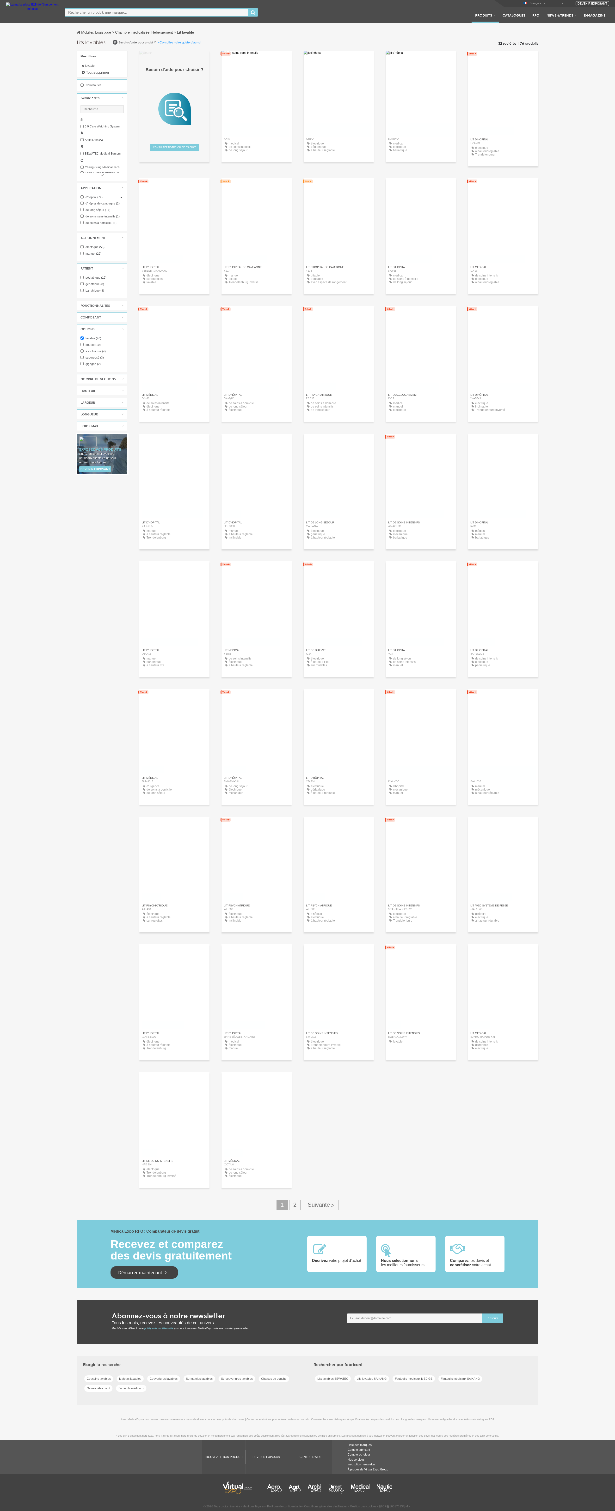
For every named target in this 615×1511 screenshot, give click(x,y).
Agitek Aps (94, 140)
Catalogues (514, 15)
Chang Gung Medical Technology (104, 167)
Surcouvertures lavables (237, 1378)
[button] (102, 98)
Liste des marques (360, 1445)
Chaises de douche (274, 1378)
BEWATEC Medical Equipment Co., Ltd (104, 154)
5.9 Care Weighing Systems (104, 126)
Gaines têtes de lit (98, 1388)
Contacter (503, 58)
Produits (483, 15)
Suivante (320, 1204)
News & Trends (560, 15)
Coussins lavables (99, 1378)
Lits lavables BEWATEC (332, 1378)
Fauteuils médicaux (131, 1388)
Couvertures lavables (164, 1378)
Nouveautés (93, 85)
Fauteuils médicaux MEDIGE (413, 1378)
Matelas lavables (130, 1378)
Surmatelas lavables (199, 1378)
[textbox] (156, 12)
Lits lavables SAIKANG (372, 1378)
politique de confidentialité (158, 1328)
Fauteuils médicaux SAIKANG (460, 1378)
